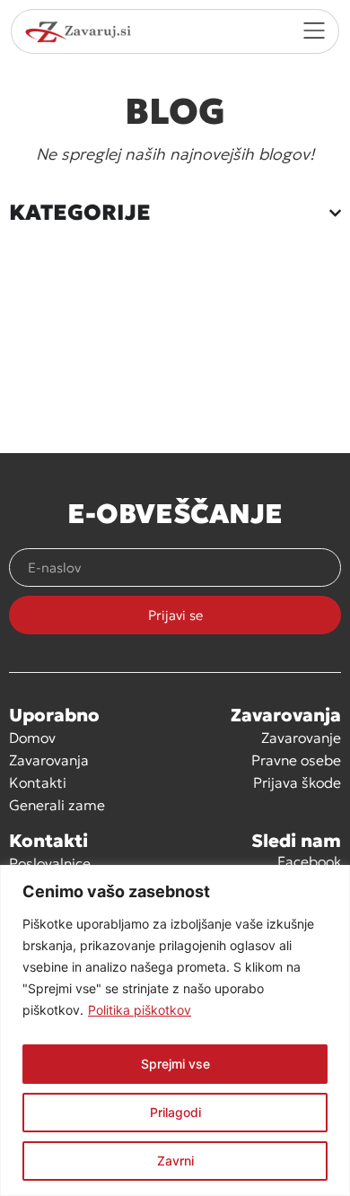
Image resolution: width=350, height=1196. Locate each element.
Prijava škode (297, 782)
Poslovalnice (50, 863)
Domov (32, 737)
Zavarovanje (301, 737)
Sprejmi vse (175, 1063)
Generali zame (57, 805)
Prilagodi (175, 1112)
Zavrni (175, 1160)
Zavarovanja (49, 760)
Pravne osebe (296, 760)
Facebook (309, 861)
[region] (175, 1030)
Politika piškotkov (139, 1009)
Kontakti (37, 782)
